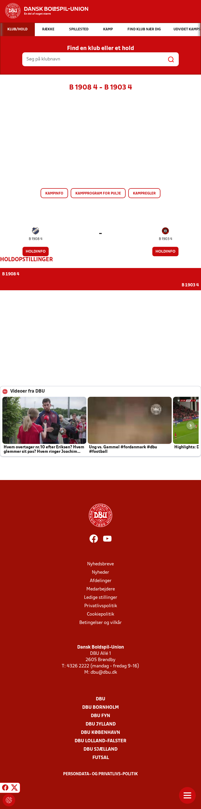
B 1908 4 (35, 239)
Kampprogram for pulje (98, 193)
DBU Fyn (100, 716)
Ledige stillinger (100, 597)
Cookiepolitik (100, 614)
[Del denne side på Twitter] (14, 788)
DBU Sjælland (100, 749)
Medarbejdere (100, 589)
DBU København (100, 732)
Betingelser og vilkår (100, 623)
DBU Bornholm (100, 707)
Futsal (100, 758)
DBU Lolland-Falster (100, 741)
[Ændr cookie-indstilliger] (9, 800)
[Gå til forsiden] (44, 10)
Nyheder (100, 572)
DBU (100, 699)
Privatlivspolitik (100, 606)
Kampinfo (54, 193)
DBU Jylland (101, 724)
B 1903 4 (165, 239)
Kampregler (144, 193)
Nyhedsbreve (100, 564)
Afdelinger (100, 581)
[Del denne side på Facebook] (5, 788)
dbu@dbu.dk (104, 672)
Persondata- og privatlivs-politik (100, 774)
